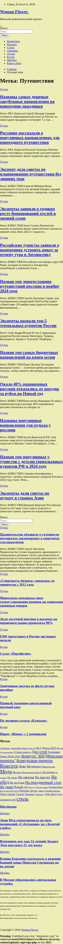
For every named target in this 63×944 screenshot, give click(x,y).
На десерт (12, 777)
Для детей (39, 752)
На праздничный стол (43, 782)
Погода (32, 787)
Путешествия (55, 787)
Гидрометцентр (6, 752)
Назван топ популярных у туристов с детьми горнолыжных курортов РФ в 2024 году (31, 461)
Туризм (20, 794)
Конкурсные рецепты (34, 760)
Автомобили (16, 748)
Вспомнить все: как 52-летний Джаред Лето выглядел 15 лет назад (29, 843)
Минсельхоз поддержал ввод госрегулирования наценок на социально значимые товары (31, 601)
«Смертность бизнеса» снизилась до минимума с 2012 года (27, 582)
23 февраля (5, 748)
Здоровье (12, 50)
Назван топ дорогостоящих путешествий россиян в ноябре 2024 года (29, 286)
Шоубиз (11, 60)
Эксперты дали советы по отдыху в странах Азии (24, 495)
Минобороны (48, 767)
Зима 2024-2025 (10, 756)
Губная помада (22, 752)
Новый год (21, 787)
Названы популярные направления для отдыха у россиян (25, 425)
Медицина (34, 766)
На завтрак (26, 777)
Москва (16, 772)
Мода (6, 771)
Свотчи (33, 791)
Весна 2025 (49, 748)
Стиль (10, 47)
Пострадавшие (42, 787)
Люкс (22, 766)
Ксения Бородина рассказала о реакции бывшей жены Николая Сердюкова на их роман (30, 862)
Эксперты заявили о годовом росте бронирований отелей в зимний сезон (28, 213)
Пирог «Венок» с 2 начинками (23, 734)
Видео (60, 748)
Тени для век (7, 794)
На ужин (6, 787)
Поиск (4, 28)
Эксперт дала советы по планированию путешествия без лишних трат (30, 174)
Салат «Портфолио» (15, 653)
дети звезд (51, 794)
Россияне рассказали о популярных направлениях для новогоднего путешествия (29, 138)
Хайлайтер (39, 794)
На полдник (17, 782)
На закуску (43, 777)
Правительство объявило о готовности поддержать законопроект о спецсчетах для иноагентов (30, 538)
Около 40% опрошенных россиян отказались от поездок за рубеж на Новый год (29, 389)
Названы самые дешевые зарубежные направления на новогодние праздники (27, 101)
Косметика (13, 41)
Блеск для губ (29, 748)
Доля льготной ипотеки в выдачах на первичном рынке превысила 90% (28, 621)
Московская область (32, 772)
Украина (29, 794)
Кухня (10, 56)
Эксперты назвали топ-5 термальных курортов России (28, 323)
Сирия (40, 791)
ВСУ (39, 748)
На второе (48, 772)
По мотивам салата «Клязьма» (23, 720)
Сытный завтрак (52, 791)
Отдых (11, 53)
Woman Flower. (14, 11)
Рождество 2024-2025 (9, 791)
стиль (22, 799)
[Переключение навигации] (1, 25)
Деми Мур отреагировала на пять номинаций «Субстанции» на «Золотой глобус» (30, 824)
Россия (24, 790)
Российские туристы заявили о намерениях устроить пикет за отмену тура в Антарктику (29, 250)
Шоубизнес (8, 806)
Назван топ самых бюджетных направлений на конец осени (29, 354)
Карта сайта (14, 63)
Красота (12, 44)
